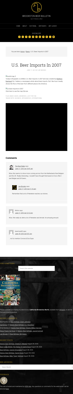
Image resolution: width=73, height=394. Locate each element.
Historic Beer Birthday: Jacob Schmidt (30, 331)
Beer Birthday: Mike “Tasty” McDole (11, 356)
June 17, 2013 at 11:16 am (27, 189)
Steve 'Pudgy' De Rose (7, 331)
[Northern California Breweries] (10, 305)
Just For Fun (31, 96)
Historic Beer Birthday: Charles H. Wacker (13, 344)
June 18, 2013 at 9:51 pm (23, 234)
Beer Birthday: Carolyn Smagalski (11, 350)
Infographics (26, 98)
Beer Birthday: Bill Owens (18, 334)
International (37, 98)
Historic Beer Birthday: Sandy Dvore (12, 353)
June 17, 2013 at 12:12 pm (24, 213)
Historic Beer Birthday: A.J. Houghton (22, 325)
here (7, 389)
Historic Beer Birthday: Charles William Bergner (26, 328)
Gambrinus (3, 325)
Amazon (62, 310)
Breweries (23, 96)
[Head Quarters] (4, 384)
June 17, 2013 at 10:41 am (24, 169)
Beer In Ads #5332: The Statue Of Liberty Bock (15, 347)
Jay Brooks (22, 186)
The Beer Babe (20, 166)
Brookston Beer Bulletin (36, 16)
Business (18, 98)
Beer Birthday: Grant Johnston (21, 322)
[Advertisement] (36, 127)
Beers (16, 96)
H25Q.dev (28, 386)
